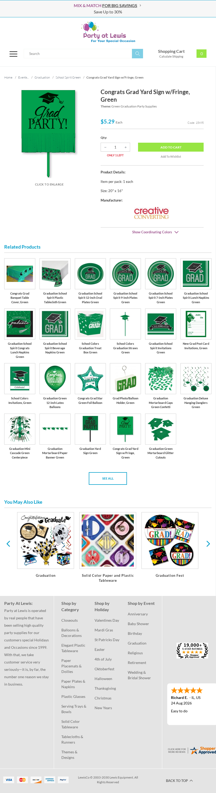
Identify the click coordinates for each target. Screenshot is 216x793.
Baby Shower (138, 623)
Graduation (137, 643)
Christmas (103, 698)
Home (8, 77)
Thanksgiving (105, 688)
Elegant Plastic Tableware (73, 648)
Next (207, 543)
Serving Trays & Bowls (74, 709)
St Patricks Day (107, 639)
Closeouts (69, 620)
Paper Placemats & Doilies (71, 666)
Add (170, 147)
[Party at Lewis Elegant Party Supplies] (108, 32)
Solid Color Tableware (71, 724)
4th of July (103, 659)
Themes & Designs (69, 755)
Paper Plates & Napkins (73, 684)
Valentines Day (107, 620)
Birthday (135, 633)
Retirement (137, 662)
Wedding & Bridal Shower (139, 675)
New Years (103, 708)
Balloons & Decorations (71, 633)
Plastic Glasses (73, 696)
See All (108, 478)
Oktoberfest (104, 669)
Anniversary (138, 614)
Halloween (103, 678)
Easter (100, 649)
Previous (8, 543)
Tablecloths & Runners (72, 739)
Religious (135, 653)
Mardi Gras (104, 630)
